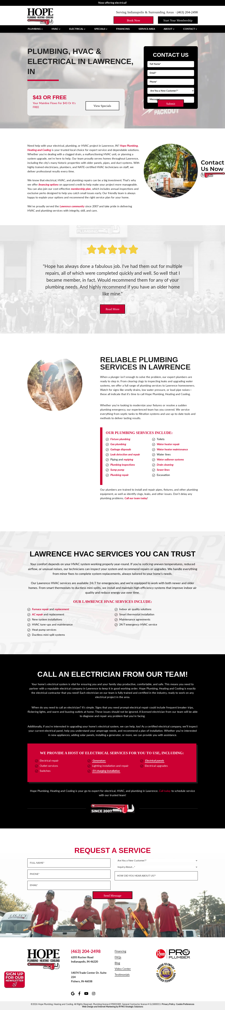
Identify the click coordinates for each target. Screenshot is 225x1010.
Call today (165, 791)
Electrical (76, 29)
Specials (99, 29)
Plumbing (34, 29)
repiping (128, 459)
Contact (189, 29)
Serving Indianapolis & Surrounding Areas (145, 12)
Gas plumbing (118, 444)
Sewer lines (163, 470)
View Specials (102, 105)
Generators (99, 760)
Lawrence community (72, 206)
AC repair (37, 614)
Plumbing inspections (122, 465)
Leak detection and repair (125, 454)
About (168, 29)
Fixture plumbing (120, 439)
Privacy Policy (168, 1004)
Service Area (147, 29)
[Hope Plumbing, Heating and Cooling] (40, 16)
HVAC (55, 29)
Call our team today (136, 498)
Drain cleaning (165, 465)
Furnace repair (40, 609)
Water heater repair (168, 444)
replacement (62, 609)
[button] (133, 20)
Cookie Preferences (185, 1004)
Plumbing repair (119, 475)
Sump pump (117, 470)
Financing (123, 29)
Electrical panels (154, 760)
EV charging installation (106, 771)
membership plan (81, 189)
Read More (112, 309)
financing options (48, 184)
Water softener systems (170, 459)
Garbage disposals (120, 449)
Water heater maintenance (172, 449)
